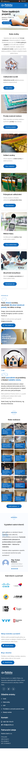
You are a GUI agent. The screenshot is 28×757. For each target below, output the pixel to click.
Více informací (10, 205)
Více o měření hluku (11, 244)
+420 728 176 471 (8, 722)
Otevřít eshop (9, 645)
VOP (4, 705)
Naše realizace (7, 22)
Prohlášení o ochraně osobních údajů (13, 709)
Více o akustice (10, 166)
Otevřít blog (8, 662)
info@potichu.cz (6, 1)
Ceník (4, 699)
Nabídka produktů (11, 127)
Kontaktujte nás (10, 284)
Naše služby (9, 87)
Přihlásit (23, 1)
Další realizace (13, 506)
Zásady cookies (7, 712)
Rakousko (19, 1)
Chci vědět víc (9, 325)
